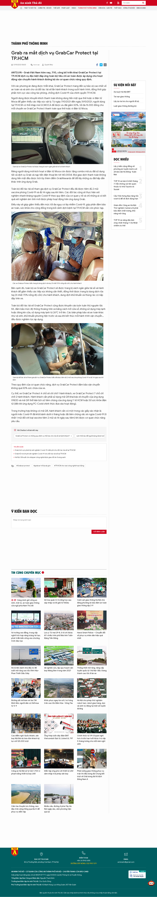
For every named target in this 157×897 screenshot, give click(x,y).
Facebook (97, 64)
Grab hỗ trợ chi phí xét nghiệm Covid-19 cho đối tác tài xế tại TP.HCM (40, 454)
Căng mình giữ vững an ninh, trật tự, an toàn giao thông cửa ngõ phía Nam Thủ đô (25, 603)
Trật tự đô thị (30, 8)
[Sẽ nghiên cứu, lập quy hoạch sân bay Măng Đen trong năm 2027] (59, 655)
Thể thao (117, 8)
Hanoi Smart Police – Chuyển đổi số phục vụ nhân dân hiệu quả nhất (91, 635)
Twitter (101, 64)
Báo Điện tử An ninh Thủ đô (15, 4)
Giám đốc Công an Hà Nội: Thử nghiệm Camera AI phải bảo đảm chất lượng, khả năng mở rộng (126, 209)
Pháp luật (66, 8)
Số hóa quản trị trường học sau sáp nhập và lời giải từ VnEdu (57, 601)
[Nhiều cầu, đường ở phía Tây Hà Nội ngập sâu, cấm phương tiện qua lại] (59, 794)
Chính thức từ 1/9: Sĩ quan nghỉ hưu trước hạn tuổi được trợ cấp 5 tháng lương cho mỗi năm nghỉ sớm (91, 740)
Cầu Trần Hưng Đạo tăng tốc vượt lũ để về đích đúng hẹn (126, 197)
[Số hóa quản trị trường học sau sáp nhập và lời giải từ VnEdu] (59, 588)
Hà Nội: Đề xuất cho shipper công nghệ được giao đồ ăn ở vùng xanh (40, 457)
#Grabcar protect (23, 466)
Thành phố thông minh (87, 8)
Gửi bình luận (99, 532)
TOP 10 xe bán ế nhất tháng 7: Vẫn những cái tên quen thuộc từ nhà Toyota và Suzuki (126, 185)
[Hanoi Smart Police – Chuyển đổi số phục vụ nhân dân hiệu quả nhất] (92, 620)
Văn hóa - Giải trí (105, 8)
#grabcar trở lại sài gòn (42, 466)
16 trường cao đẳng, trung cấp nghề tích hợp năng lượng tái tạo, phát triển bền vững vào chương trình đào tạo (25, 637)
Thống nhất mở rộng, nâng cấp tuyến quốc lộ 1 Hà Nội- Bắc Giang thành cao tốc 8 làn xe (92, 671)
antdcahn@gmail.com (126, 862)
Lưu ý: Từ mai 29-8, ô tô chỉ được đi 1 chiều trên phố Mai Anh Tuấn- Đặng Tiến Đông (58, 635)
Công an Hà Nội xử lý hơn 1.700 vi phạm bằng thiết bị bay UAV (25, 772)
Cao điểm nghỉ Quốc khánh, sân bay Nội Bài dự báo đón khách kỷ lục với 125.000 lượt (25, 738)
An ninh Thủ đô (31, 2)
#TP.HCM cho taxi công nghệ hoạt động (69, 466)
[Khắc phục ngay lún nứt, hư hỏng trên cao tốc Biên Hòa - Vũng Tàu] (59, 688)
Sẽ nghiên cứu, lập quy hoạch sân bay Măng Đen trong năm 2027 (58, 669)
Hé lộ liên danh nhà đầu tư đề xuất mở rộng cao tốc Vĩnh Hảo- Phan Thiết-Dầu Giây (25, 671)
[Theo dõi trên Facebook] (108, 2)
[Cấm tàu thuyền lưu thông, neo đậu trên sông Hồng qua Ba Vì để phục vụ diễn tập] (26, 794)
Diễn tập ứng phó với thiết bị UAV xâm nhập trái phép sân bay (58, 772)
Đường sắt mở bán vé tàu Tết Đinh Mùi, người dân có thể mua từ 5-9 (25, 703)
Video (74, 8)
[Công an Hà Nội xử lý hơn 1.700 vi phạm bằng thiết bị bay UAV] (26, 758)
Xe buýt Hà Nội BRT (122, 92)
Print (105, 64)
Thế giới (56, 8)
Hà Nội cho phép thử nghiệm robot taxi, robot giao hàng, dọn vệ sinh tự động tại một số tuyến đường (91, 704)
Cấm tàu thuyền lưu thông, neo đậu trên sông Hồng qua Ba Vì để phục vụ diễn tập (25, 809)
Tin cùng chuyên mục (26, 572)
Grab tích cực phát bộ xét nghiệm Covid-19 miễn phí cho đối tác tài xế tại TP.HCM (45, 450)
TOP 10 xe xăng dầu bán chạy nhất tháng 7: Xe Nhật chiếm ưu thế (126, 223)
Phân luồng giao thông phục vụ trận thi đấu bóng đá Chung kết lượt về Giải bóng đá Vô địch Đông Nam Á (90, 775)
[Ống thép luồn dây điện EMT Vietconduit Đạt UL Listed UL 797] (59, 723)
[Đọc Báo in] (119, 3)
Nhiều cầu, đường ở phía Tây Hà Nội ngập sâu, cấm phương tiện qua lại (57, 809)
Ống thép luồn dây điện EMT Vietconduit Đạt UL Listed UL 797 (58, 737)
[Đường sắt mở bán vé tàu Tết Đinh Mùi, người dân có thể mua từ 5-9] (26, 688)
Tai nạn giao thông (122, 97)
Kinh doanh (141, 8)
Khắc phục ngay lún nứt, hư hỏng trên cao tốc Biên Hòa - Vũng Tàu (58, 701)
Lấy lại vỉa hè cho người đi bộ (126, 101)
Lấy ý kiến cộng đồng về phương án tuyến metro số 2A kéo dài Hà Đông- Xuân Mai (125, 170)
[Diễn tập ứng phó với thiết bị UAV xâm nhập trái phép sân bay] (59, 758)
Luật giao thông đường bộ (125, 106)
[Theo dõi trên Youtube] (111, 2)
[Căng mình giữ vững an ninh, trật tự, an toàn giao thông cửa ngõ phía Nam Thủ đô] (26, 588)
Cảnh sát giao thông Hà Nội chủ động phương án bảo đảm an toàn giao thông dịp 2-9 (92, 603)
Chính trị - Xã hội (44, 8)
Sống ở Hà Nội (129, 8)
